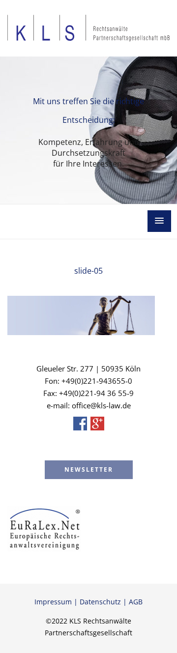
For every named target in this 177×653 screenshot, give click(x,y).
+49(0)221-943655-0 (96, 381)
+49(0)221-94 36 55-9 (96, 393)
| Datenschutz (96, 601)
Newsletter (88, 469)
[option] (88, 130)
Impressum (53, 601)
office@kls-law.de (101, 405)
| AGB (132, 601)
